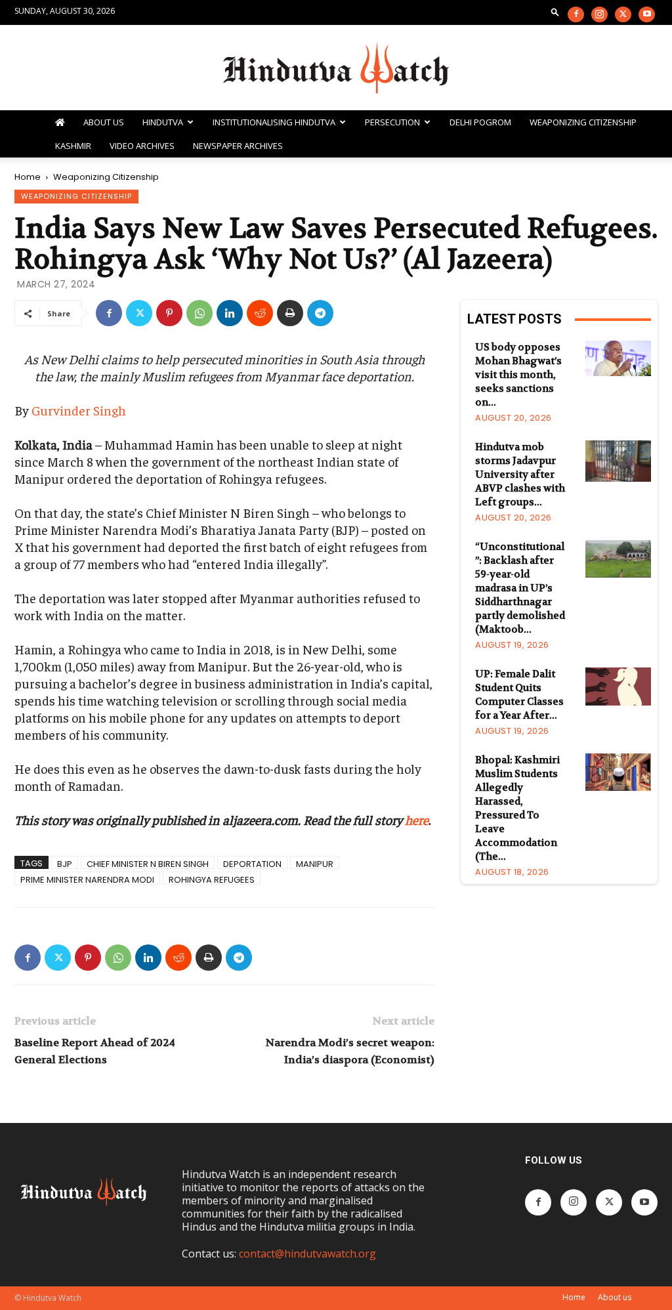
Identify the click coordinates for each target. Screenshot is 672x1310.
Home (27, 177)
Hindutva (162, 122)
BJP (64, 863)
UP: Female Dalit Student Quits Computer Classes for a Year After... (519, 694)
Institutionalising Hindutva (274, 122)
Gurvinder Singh (79, 410)
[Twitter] (623, 14)
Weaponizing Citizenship (583, 122)
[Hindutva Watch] (336, 68)
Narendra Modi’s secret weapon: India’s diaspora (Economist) (350, 1051)
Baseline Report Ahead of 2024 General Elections (94, 1051)
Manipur (314, 863)
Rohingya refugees (212, 879)
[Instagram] (599, 14)
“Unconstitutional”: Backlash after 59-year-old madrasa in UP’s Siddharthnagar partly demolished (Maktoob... (521, 588)
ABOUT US (103, 122)
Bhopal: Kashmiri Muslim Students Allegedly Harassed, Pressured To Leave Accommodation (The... (517, 808)
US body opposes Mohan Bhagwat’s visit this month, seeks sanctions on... (518, 375)
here (417, 819)
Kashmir (73, 146)
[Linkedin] (230, 313)
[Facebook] (576, 14)
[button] (555, 11)
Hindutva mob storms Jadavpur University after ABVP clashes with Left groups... (520, 474)
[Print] (290, 313)
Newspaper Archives (238, 146)
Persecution (392, 122)
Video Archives (142, 146)
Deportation (252, 863)
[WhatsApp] (199, 313)
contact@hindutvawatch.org (307, 1253)
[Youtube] (647, 14)
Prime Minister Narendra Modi (87, 879)
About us (614, 1297)
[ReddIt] (260, 313)
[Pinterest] (169, 313)
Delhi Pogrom (480, 122)
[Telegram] (320, 313)
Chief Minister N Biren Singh (148, 863)
